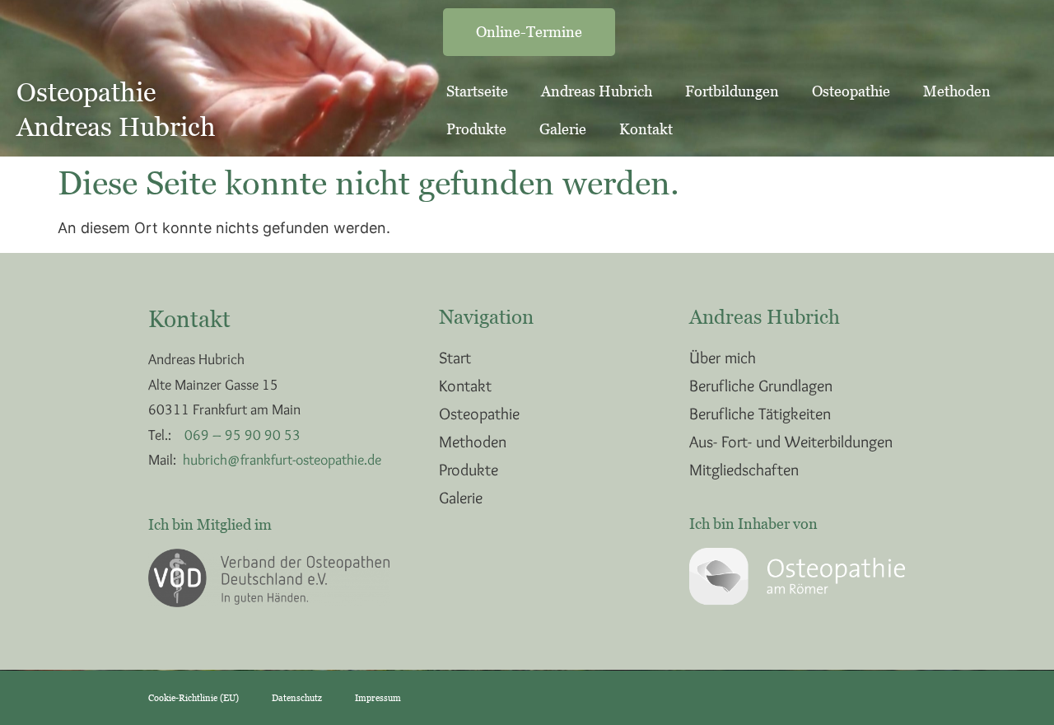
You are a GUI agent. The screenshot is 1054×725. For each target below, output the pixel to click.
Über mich (722, 357)
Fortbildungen (732, 91)
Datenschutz (297, 698)
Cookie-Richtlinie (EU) (193, 698)
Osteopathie (851, 91)
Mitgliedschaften (744, 469)
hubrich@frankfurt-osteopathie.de (282, 460)
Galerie (562, 129)
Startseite (477, 91)
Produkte (476, 129)
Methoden (957, 91)
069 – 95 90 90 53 (242, 435)
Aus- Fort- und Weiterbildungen (791, 441)
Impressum (378, 698)
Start (455, 357)
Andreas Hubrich (596, 91)
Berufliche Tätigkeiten (760, 413)
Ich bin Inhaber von (753, 523)
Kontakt (646, 129)
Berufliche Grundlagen (760, 385)
